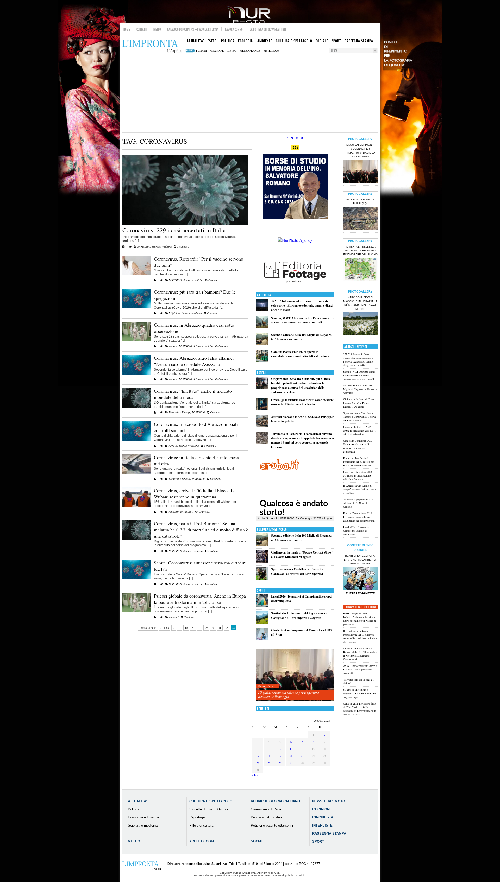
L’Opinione (322, 809)
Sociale (258, 841)
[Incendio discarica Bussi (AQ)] (360, 219)
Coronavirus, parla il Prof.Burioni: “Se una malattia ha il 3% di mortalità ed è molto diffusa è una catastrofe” (201, 529)
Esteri (261, 373)
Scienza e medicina (162, 246)
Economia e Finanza (179, 412)
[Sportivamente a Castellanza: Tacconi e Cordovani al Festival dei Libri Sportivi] (262, 578)
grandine (217, 50)
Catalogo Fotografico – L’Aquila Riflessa (192, 29)
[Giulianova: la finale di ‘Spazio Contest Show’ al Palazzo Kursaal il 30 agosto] (262, 561)
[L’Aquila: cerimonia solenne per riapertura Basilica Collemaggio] (295, 675)
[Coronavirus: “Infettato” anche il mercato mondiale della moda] (136, 406)
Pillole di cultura (201, 825)
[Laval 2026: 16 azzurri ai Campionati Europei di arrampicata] (262, 605)
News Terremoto (328, 801)
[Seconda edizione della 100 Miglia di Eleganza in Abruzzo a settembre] (262, 344)
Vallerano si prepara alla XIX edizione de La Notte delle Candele (358, 503)
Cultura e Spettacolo (272, 529)
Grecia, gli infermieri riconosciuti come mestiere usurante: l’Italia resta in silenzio (302, 402)
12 (280, 749)
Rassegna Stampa (329, 833)
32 (226, 628)
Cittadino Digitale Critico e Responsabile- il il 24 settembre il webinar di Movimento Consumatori (360, 653)
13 (291, 749)
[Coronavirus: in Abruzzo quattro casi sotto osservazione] (136, 340)
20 (193, 628)
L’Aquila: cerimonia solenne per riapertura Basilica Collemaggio (288, 694)
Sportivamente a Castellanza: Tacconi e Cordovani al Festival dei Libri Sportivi (297, 571)
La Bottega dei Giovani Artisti (268, 29)
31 (219, 628)
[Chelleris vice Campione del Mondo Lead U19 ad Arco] (262, 639)
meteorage (271, 50)
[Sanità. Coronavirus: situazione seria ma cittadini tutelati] (136, 578)
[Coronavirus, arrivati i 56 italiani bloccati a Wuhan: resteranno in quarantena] (136, 505)
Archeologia (201, 841)
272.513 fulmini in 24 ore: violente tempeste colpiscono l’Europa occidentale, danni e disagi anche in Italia (302, 305)
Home (126, 29)
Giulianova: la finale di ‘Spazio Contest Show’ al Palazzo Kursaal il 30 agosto (302, 554)
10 (186, 628)
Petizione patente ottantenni (272, 825)
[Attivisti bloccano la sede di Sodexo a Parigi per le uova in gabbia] (262, 426)
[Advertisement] (250, 93)
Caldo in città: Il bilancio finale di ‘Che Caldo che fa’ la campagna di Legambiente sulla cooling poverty (359, 709)
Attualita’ (137, 801)
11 (269, 749)
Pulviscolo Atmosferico (268, 817)
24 (258, 763)
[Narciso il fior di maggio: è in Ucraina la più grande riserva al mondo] (360, 324)
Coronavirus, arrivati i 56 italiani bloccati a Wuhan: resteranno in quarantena (194, 493)
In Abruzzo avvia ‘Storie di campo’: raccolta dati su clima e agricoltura (359, 489)
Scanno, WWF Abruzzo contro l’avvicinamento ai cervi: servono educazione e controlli (302, 320)
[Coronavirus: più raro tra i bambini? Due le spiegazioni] (136, 307)
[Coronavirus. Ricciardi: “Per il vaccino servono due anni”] (136, 274)
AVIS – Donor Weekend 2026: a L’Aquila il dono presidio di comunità (360, 669)
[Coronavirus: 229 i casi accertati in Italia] (185, 224)
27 (291, 763)
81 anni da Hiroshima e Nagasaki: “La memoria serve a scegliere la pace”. (359, 693)
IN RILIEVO (143, 246)
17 (258, 756)
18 (269, 756)
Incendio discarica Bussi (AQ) (360, 201)
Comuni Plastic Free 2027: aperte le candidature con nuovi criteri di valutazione (300, 354)
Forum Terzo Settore (361, 607)
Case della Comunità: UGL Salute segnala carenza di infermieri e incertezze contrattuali (357, 446)
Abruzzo (173, 346)
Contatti (141, 29)
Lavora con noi (234, 29)
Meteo (157, 29)
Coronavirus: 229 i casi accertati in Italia (174, 230)
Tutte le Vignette (360, 593)
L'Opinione (174, 313)
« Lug (255, 775)
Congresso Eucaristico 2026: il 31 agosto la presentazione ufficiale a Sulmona (359, 475)
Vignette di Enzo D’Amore (208, 809)
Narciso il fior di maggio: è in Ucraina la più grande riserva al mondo (360, 303)
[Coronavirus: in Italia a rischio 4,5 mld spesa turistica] (136, 472)
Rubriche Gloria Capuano (275, 801)
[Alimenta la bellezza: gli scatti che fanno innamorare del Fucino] (360, 270)
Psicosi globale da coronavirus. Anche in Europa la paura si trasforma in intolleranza (200, 599)
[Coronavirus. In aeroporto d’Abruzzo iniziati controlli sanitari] (136, 439)
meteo (231, 50)
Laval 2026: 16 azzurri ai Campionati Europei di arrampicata (356, 530)
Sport (261, 590)
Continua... (182, 246)
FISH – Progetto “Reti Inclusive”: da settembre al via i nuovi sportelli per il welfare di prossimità (359, 619)
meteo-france (250, 50)
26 (280, 763)
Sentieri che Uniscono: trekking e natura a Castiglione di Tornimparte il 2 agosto (299, 615)
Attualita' (174, 511)
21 (302, 756)
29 (206, 628)
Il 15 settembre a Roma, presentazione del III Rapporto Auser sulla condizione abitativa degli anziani (360, 636)
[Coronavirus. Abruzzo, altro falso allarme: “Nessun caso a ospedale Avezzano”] (136, 373)
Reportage (197, 817)
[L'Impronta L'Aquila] (152, 46)
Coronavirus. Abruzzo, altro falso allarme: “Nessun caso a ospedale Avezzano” (194, 361)
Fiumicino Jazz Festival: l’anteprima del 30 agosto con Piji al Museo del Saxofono (358, 461)
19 (280, 756)
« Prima (164, 628)
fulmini (201, 50)
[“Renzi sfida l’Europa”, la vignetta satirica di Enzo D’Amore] (360, 579)
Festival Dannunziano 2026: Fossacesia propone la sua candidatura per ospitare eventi (359, 516)
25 (269, 763)
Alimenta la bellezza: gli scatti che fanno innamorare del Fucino (360, 250)
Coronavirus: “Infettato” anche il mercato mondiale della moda (193, 394)
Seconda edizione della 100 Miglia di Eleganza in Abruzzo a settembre (301, 337)
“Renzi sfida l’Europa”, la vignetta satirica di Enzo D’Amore (360, 559)
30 (213, 628)
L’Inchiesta (322, 817)
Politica (133, 809)
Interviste (322, 825)
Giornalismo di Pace (266, 809)
